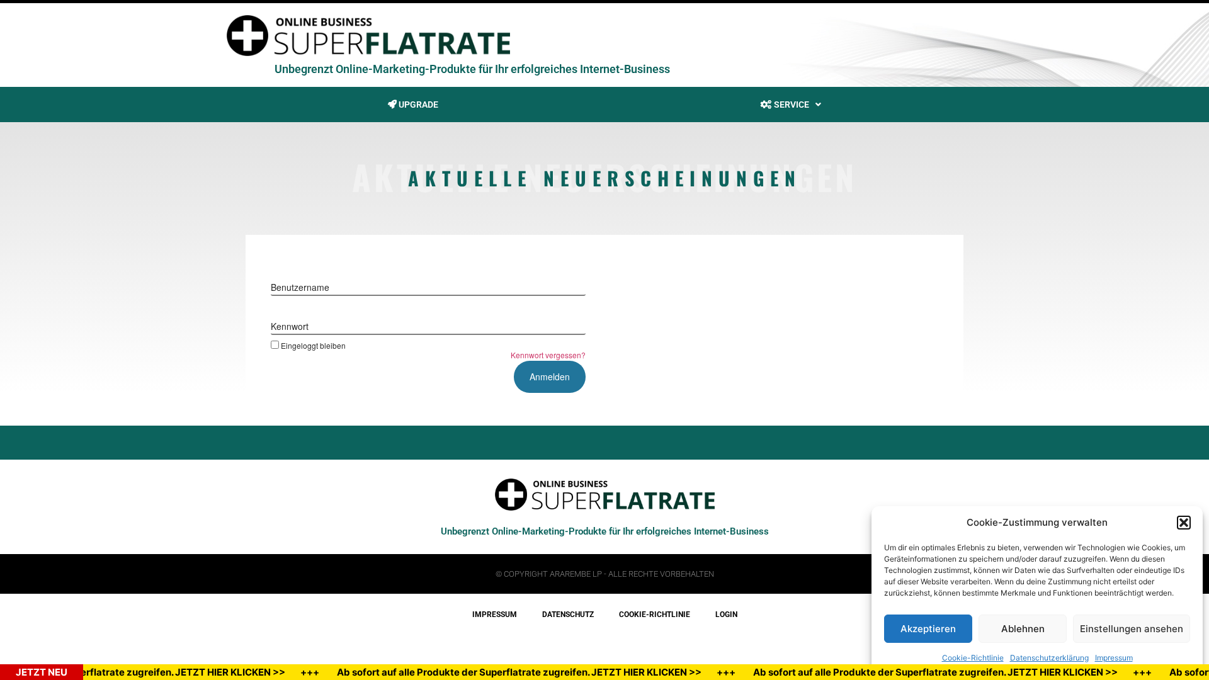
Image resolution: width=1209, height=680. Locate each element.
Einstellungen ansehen (1131, 629)
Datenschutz (568, 614)
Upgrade (417, 104)
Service (790, 104)
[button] (1184, 522)
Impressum (1114, 657)
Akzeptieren (928, 629)
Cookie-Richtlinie (973, 657)
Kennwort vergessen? (548, 354)
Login (726, 614)
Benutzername (300, 287)
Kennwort (290, 326)
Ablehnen (1023, 629)
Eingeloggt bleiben (313, 345)
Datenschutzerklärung (1049, 657)
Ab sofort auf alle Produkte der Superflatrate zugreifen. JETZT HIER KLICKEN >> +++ (537, 672)
